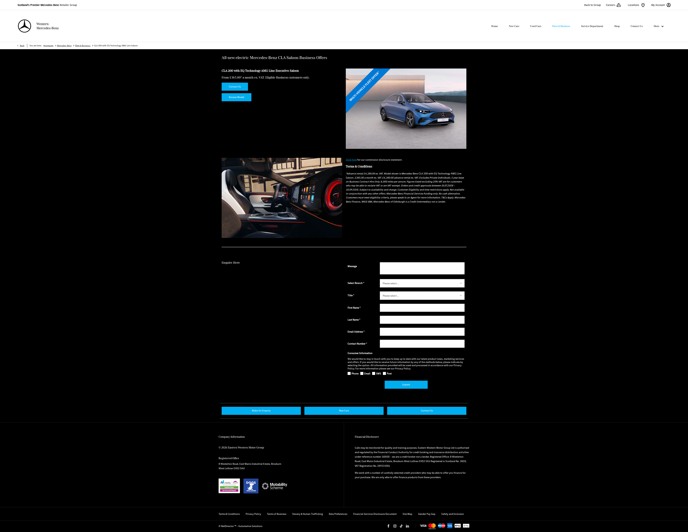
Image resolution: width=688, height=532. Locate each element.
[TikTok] (401, 526)
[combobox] (422, 283)
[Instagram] (395, 526)
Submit (406, 384)
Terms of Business (276, 514)
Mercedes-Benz (64, 45)
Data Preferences (338, 514)
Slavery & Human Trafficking (307, 514)
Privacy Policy (253, 514)
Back (22, 45)
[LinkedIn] (407, 526)
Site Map (407, 514)
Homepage (48, 45)
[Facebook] (388, 526)
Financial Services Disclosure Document (375, 514)
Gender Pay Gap (426, 514)
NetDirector (227, 526)
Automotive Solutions (250, 526)
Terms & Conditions (229, 514)
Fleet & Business (82, 45)
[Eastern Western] (38, 26)
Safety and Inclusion (452, 514)
